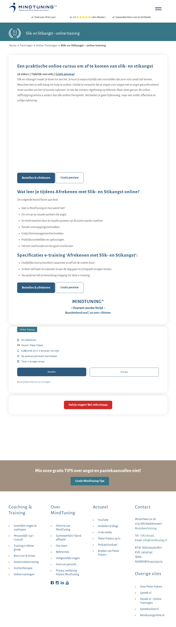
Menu (159, 7)
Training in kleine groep (24, 547)
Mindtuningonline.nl (152, 615)
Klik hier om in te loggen (40, 382)
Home (12, 45)
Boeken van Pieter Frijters (108, 552)
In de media (105, 532)
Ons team (61, 545)
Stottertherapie (23, 568)
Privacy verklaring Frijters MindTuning (67, 572)
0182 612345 (147, 535)
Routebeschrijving (146, 528)
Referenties (62, 552)
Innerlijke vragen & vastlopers (25, 527)
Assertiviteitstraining (26, 562)
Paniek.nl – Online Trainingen (150, 601)
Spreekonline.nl (149, 609)
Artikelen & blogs (108, 526)
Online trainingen (24, 574)
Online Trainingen (46, 45)
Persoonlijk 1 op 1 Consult (24, 537)
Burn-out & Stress (24, 555)
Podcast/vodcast (107, 544)
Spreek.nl (145, 592)
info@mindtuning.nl (155, 540)
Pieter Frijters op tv (109, 538)
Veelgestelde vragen (68, 558)
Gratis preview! (65, 74)
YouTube (103, 520)
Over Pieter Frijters (151, 586)
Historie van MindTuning (63, 527)
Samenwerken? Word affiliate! (68, 537)
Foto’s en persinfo (66, 564)
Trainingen (26, 45)
